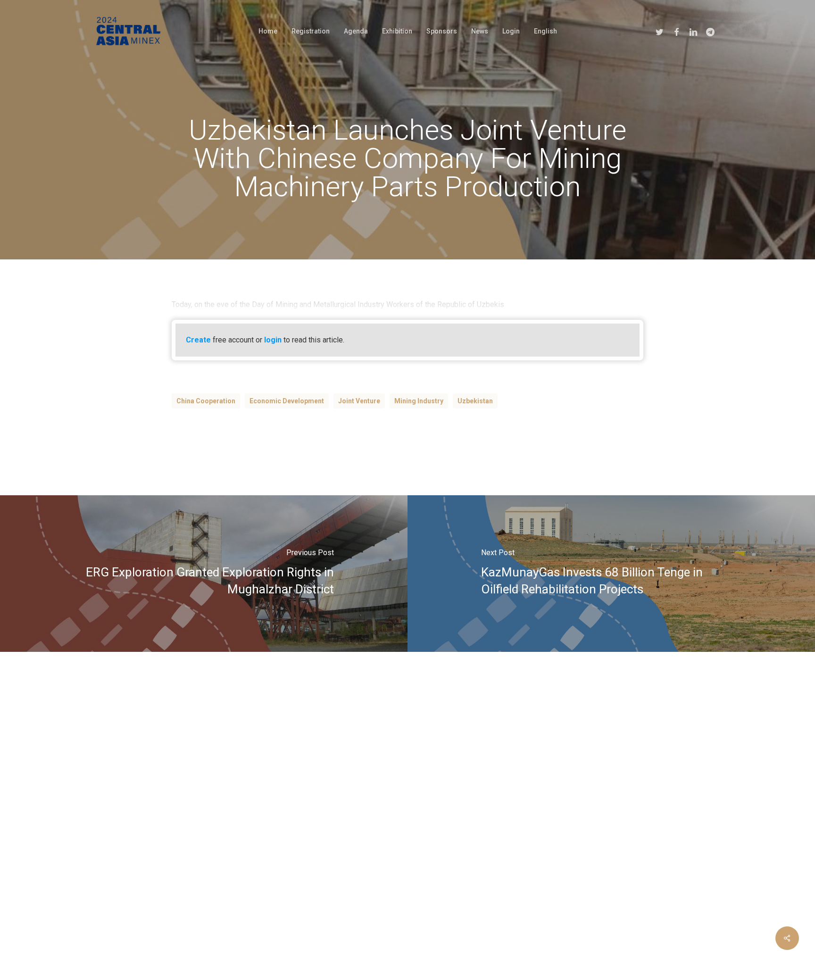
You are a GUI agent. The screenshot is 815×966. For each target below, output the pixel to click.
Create (198, 339)
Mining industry (418, 401)
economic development (286, 401)
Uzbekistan (475, 401)
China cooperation (205, 401)
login (273, 339)
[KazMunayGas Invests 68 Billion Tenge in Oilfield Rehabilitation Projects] (611, 573)
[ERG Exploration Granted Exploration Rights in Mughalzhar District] (204, 573)
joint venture (359, 401)
